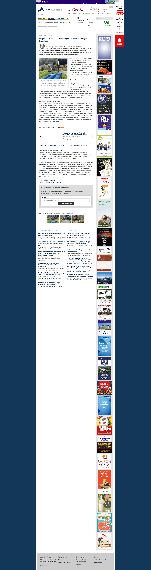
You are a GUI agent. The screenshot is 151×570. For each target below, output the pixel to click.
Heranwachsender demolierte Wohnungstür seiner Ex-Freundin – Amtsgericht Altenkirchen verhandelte (51, 253)
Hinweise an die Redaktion (53, 182)
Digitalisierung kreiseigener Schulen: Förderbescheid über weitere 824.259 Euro (80, 275)
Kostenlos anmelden (66, 203)
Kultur (63, 18)
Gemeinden (62, 22)
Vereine (58, 18)
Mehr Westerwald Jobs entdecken (52, 145)
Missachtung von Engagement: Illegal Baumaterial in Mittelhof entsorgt (78, 242)
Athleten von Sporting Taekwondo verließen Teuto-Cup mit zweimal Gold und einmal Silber (51, 243)
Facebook (81, 18)
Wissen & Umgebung (50, 180)
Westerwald (42, 25)
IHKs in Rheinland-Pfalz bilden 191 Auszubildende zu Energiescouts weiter (79, 259)
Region (40, 18)
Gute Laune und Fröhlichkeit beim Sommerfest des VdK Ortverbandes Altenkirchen (49, 264)
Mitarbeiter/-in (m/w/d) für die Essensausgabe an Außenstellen (74, 134)
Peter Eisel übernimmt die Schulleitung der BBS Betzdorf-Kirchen (51, 234)
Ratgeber (56, 22)
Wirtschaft (51, 18)
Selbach (46, 32)
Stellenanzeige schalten (78, 145)
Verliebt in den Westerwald (64, 562)
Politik (45, 18)
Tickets (98, 22)
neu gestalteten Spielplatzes (47, 164)
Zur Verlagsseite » (44, 565)
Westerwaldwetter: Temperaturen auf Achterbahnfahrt (78, 251)
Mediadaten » (79, 564)
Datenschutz (90, 22)
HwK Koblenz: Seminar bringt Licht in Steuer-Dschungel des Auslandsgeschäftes (80, 267)
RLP (67, 18)
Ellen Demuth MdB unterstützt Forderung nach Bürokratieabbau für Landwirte (51, 274)
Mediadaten (89, 19)
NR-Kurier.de (80, 22)
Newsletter (80, 24)
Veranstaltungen (49, 22)
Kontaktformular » (98, 562)
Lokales (40, 22)
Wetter (68, 22)
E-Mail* (44, 197)
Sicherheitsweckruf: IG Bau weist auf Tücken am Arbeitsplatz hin (78, 234)
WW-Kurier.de (81, 20)
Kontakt (88, 25)
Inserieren (89, 18)
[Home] (38, 14)
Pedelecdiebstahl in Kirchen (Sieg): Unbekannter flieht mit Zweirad (49, 283)
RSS (59, 560)
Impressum (89, 24)
